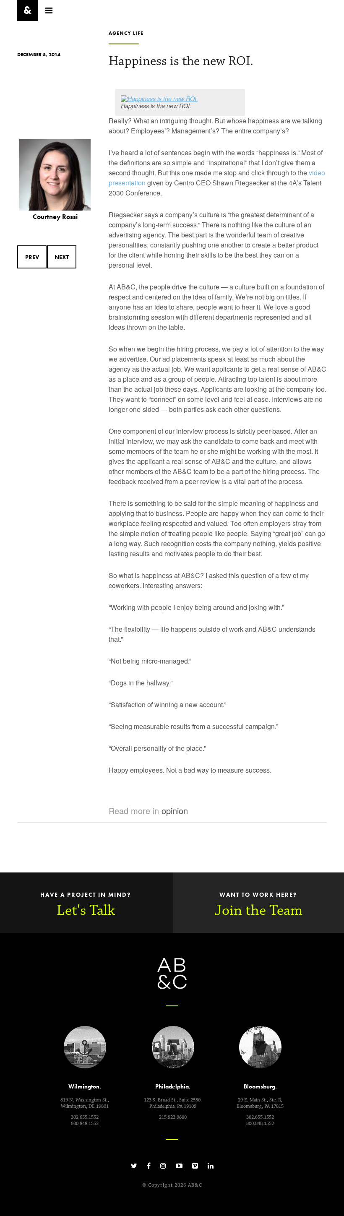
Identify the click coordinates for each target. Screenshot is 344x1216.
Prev (32, 257)
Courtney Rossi (55, 216)
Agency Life (126, 33)
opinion (175, 811)
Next (62, 257)
